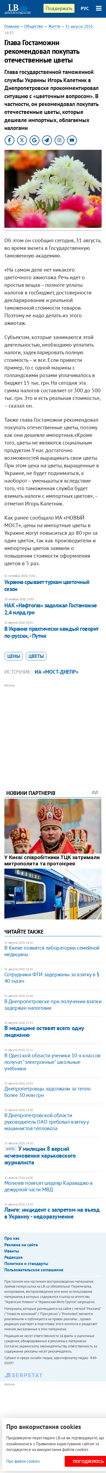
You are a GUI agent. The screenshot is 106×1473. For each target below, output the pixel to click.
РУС (85, 8)
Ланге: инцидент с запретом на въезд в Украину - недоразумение (52, 1213)
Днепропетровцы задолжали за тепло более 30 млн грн (47, 1092)
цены (13, 656)
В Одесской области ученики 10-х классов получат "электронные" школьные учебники (52, 1062)
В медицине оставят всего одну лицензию (44, 1031)
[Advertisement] (53, 729)
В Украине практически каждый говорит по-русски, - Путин (51, 632)
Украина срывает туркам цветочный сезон (46, 585)
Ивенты (11, 1251)
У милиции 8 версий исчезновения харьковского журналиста (40, 1155)
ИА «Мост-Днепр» (56, 672)
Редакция (13, 1257)
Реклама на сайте (21, 1244)
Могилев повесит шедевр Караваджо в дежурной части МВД (48, 1186)
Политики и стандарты (26, 1263)
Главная (11, 26)
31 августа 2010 (79, 26)
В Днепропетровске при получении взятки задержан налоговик (53, 1004)
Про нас (12, 1238)
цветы (36, 656)
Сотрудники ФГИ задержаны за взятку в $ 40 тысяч (51, 977)
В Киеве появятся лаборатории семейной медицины (51, 951)
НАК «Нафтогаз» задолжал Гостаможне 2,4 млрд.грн (50, 609)
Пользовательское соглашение (33, 1269)
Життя (54, 26)
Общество (33, 26)
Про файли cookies (23, 1461)
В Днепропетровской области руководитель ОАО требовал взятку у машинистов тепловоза (46, 1122)
